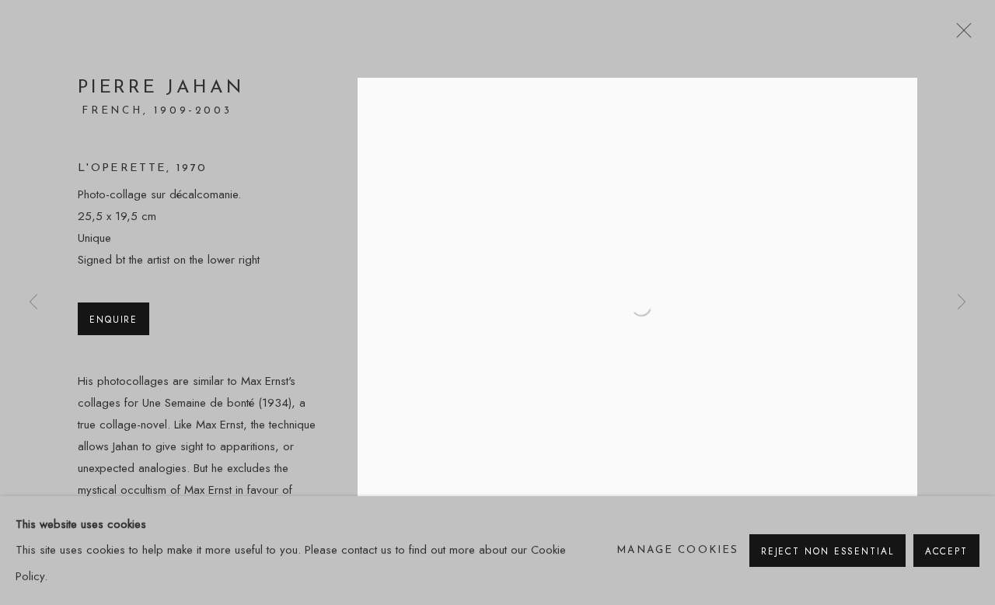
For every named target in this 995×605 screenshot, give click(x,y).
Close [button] (960, 35)
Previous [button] (33, 303)
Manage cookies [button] (677, 550)
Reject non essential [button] (827, 551)
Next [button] (961, 303)
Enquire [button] (113, 319)
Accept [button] (946, 551)
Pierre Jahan (160, 88)
